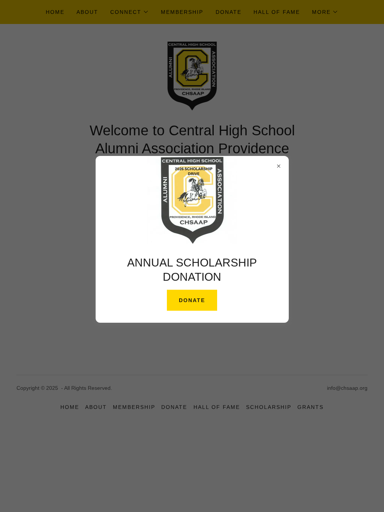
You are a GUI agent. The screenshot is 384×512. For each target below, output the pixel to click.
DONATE (192, 300)
